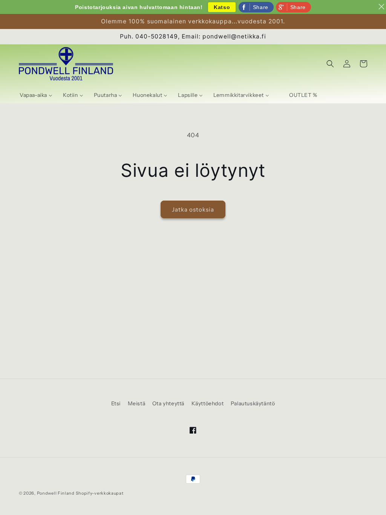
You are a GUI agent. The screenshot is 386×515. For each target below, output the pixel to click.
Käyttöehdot (207, 403)
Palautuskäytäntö (253, 403)
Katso (222, 7)
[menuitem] (36, 95)
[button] (330, 63)
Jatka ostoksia (193, 209)
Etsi (116, 403)
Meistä (137, 403)
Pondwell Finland (56, 493)
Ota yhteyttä (168, 403)
